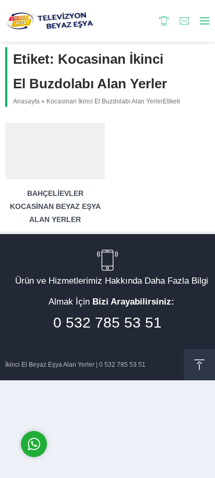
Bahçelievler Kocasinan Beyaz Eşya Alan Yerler (55, 206)
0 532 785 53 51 (107, 322)
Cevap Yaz (99, 400)
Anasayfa (26, 101)
